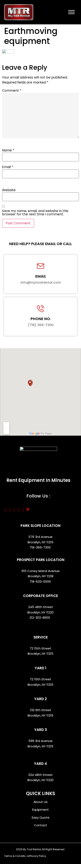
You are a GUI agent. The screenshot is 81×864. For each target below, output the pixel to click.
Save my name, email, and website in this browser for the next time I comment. (35, 212)
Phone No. (41, 318)
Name (8, 150)
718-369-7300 (40, 547)
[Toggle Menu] (71, 12)
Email (7, 167)
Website (9, 190)
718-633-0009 (40, 581)
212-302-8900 (40, 617)
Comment (11, 90)
